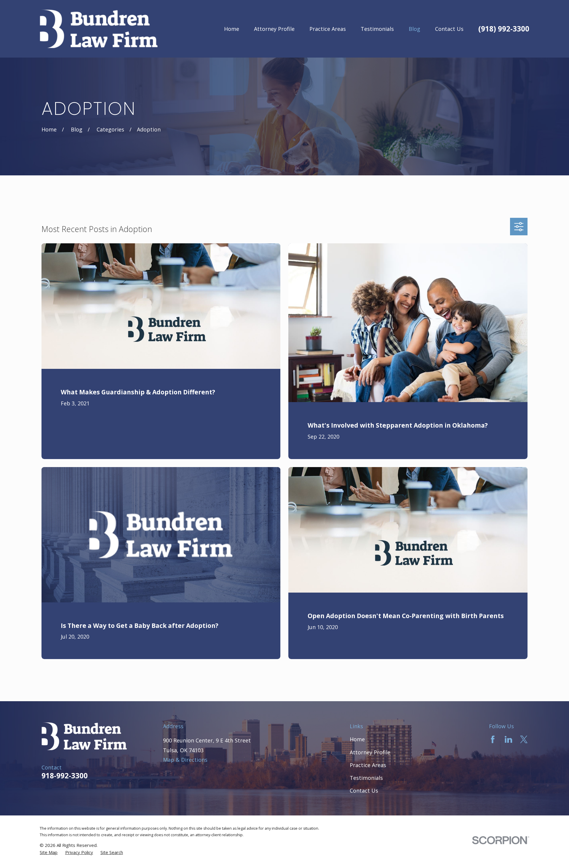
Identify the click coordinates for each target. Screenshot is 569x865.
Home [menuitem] (231, 28)
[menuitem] (48, 852)
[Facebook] (492, 739)
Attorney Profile (370, 752)
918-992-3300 (64, 775)
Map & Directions (185, 759)
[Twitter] (524, 739)
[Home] (99, 28)
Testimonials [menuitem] (377, 28)
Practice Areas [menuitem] (327, 28)
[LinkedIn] (508, 739)
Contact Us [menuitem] (449, 28)
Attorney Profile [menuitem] (274, 28)
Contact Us (364, 790)
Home (357, 739)
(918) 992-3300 (503, 28)
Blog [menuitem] (414, 28)
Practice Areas (368, 765)
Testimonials (366, 777)
